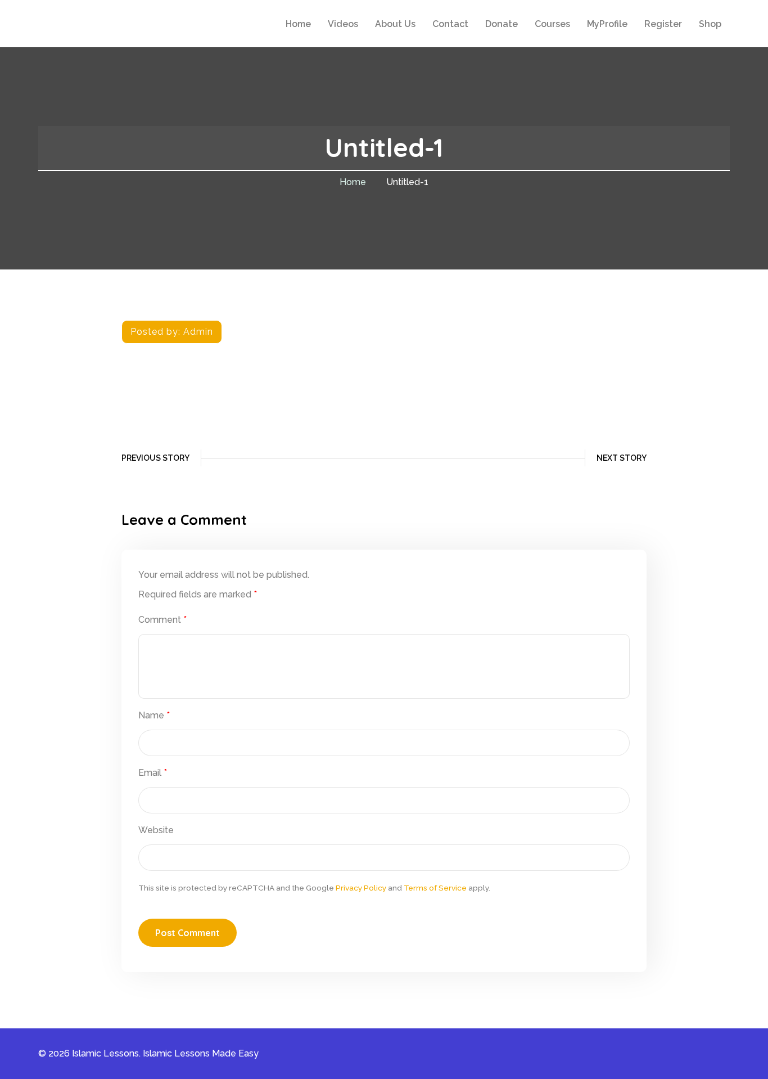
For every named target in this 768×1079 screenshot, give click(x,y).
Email (152, 772)
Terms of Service (435, 887)
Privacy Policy (361, 887)
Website (156, 830)
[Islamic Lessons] (101, 22)
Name (154, 715)
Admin (198, 331)
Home (353, 182)
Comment (162, 619)
